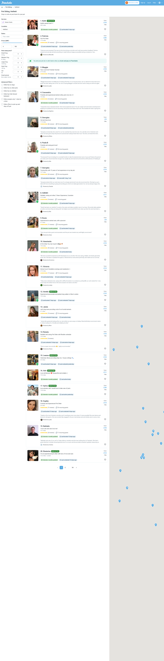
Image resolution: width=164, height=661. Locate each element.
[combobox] (12, 22)
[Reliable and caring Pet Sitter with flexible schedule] (67, 340)
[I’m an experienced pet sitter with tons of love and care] (67, 455)
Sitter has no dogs (9, 85)
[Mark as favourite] (105, 29)
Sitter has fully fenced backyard (10, 95)
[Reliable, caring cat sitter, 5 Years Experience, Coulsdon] (67, 202)
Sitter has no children (10, 91)
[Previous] (57, 467)
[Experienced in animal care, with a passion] (67, 226)
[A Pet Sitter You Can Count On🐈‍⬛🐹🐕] (67, 250)
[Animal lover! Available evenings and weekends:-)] (67, 276)
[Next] (76, 467)
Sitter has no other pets (11, 88)
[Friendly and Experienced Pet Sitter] (67, 410)
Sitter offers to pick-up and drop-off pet (12, 105)
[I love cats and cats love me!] (67, 435)
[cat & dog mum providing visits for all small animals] (67, 316)
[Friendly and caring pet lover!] (67, 152)
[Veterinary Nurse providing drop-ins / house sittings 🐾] (67, 360)
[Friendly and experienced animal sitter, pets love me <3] (67, 101)
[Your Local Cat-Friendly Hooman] (67, 76)
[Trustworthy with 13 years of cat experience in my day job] (67, 177)
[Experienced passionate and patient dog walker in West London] (67, 296)
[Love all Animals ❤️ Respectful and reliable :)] (67, 375)
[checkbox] (2, 85)
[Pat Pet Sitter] (67, 45)
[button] (152, 505)
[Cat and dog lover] (67, 127)
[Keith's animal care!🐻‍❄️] (67, 25)
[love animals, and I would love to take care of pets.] (67, 390)
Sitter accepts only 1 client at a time (12, 100)
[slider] (2, 42)
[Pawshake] (6, 2)
